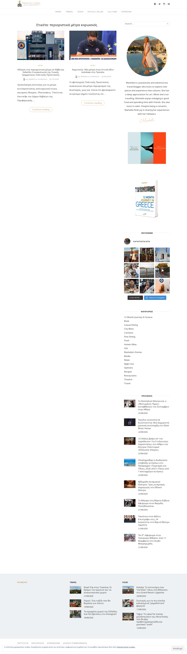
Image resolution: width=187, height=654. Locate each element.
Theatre (128, 379)
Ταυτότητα (22, 643)
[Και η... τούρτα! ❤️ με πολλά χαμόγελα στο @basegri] (131, 286)
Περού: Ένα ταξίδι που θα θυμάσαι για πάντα (97, 602)
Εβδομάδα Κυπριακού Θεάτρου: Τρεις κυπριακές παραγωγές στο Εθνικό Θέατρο (151, 486)
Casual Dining (131, 324)
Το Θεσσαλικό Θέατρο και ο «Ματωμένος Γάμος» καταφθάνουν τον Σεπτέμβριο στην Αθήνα (153, 405)
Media (127, 356)
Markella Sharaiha (36, 79)
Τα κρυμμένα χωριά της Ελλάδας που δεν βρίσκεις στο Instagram (100, 612)
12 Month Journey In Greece (138, 317)
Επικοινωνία (53, 643)
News (58, 11)
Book (126, 320)
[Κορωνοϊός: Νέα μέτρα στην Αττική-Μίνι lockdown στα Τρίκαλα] (92, 59)
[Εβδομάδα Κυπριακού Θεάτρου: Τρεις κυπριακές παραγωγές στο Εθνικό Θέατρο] (129, 484)
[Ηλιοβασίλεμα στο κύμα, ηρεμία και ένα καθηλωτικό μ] (131, 255)
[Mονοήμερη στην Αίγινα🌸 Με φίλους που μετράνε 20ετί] (131, 270)
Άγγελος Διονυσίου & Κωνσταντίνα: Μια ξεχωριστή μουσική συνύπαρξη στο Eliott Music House (153, 424)
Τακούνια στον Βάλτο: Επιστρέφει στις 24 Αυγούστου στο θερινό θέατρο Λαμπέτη (153, 520)
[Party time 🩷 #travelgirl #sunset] (147, 270)
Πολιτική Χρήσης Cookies (126, 647)
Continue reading (42, 110)
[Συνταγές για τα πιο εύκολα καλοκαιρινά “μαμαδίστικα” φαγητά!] (128, 603)
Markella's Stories (133, 352)
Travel (69, 11)
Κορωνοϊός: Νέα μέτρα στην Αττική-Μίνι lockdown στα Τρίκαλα (93, 71)
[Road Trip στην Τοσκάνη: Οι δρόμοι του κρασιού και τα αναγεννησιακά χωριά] (75, 590)
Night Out (129, 363)
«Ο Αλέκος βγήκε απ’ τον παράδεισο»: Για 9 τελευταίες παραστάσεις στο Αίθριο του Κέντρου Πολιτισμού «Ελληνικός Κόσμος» (153, 444)
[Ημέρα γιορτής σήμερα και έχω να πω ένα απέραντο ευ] (147, 286)
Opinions (126, 11)
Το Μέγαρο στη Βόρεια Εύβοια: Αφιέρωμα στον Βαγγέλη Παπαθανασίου (154, 503)
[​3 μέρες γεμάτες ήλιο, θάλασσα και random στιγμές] (162, 286)
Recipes (128, 371)
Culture (112, 11)
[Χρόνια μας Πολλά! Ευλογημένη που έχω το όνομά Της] (162, 255)
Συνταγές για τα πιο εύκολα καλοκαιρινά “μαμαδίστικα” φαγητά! (150, 603)
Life (126, 348)
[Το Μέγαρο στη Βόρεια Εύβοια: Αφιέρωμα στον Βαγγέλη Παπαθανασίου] (129, 503)
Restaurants (130, 375)
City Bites (129, 328)
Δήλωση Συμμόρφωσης (75, 643)
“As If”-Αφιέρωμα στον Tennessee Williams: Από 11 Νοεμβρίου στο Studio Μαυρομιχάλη (152, 539)
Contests (128, 332)
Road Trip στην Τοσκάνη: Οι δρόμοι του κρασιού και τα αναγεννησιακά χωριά (98, 590)
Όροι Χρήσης (37, 643)
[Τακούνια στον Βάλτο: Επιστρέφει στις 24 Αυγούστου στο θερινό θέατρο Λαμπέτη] (129, 519)
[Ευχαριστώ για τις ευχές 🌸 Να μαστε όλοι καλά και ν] (147, 255)
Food (80, 11)
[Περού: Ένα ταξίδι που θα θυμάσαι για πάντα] (75, 603)
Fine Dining (129, 336)
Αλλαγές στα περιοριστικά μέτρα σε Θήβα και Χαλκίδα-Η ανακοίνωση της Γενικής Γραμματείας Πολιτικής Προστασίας (40, 72)
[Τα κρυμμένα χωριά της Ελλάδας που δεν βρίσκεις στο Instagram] (75, 614)
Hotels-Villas (95, 11)
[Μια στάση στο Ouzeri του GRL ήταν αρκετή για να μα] (162, 270)
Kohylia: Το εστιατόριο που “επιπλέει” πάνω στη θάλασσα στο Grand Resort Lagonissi (151, 590)
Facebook (22, 582)
